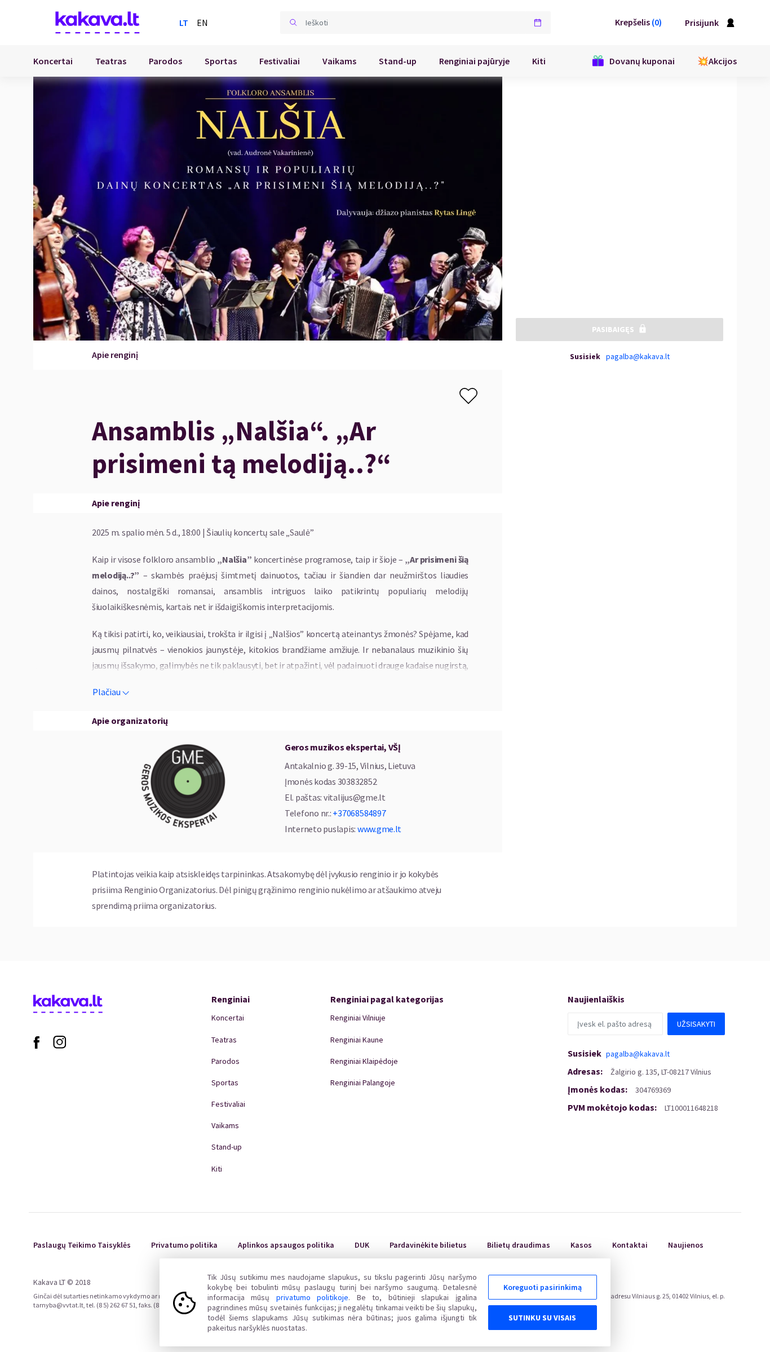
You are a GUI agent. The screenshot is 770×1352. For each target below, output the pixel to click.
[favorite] (468, 396)
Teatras (110, 61)
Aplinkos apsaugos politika (286, 1245)
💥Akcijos (717, 61)
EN (202, 22)
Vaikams (339, 61)
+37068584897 (359, 813)
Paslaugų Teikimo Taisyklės (82, 1245)
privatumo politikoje (312, 1297)
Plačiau (106, 691)
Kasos (581, 1245)
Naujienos (685, 1245)
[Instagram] (60, 1041)
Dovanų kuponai (642, 61)
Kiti (539, 61)
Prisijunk (702, 22)
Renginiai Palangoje (362, 1082)
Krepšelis (638, 22)
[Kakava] (97, 22)
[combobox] (415, 22)
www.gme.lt (379, 828)
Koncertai (53, 61)
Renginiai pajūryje (474, 61)
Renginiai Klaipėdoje (364, 1061)
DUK (362, 1245)
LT (183, 22)
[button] (293, 22)
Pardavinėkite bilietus (428, 1245)
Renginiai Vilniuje (358, 1018)
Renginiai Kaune (356, 1040)
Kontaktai (630, 1245)
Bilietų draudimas (518, 1245)
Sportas (221, 61)
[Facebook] (36, 1041)
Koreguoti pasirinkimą (542, 1287)
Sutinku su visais (542, 1318)
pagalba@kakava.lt (638, 356)
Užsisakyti (696, 1024)
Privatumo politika (184, 1245)
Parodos (165, 61)
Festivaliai (279, 61)
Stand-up (398, 61)
